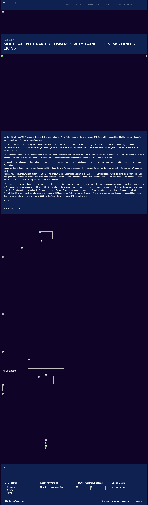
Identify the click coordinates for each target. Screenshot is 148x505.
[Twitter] (120, 487)
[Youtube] (123, 487)
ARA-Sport (9, 370)
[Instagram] (117, 487)
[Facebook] (113, 487)
